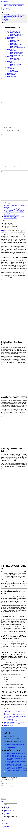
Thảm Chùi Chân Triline (16, 35)
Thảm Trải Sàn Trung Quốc (16, 55)
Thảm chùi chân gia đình (13, 37)
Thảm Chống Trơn (11, 73)
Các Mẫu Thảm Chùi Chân (13, 31)
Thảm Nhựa (10, 38)
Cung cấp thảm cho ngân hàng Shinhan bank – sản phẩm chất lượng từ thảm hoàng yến (15, 209)
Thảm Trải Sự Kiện (14, 58)
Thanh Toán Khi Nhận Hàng (15, 5)
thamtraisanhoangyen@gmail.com (15, 744)
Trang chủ (6, 14)
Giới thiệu (6, 20)
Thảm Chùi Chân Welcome (16, 34)
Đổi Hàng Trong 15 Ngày (10, 4)
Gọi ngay (6, 823)
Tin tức (6, 19)
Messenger (6, 826)
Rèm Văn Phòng (14, 71)
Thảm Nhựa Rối (14, 43)
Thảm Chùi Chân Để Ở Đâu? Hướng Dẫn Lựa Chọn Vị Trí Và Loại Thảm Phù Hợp (17, 769)
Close (2, 801)
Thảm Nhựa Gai (14, 41)
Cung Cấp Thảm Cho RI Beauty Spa (13, 720)
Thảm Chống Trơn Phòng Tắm (17, 47)
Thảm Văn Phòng (11, 49)
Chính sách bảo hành (9, 17)
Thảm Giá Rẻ (10, 56)
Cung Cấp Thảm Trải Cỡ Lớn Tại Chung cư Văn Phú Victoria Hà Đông (15, 217)
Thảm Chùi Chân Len (15, 32)
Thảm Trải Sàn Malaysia (16, 53)
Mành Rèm (9, 67)
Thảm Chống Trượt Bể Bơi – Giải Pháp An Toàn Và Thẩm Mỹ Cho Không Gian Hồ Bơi (15, 715)
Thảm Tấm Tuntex (14, 65)
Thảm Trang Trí (11, 74)
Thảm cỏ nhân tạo (11, 76)
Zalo (5, 824)
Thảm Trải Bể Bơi (14, 46)
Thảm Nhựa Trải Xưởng (16, 44)
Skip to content (4, 1)
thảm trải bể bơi (8, 456)
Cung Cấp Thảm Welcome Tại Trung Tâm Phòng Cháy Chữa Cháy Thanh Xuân (14, 723)
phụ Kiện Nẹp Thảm (15, 59)
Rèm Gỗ (12, 68)
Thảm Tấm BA (13, 62)
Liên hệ (5, 22)
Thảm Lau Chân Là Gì (9, 725)
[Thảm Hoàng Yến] (6, 8)
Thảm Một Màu (14, 50)
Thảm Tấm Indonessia (15, 64)
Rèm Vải (12, 70)
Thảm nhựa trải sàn (14, 40)
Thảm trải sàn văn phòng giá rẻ (11, 215)
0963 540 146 (11, 747)
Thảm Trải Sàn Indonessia (16, 52)
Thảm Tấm (9, 61)
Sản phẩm (6, 16)
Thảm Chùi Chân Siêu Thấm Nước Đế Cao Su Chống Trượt (16, 754)
